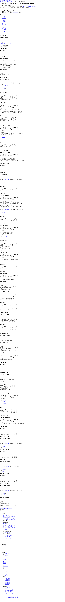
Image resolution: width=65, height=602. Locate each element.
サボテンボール (2, 43)
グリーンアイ (4, 182)
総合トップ (1, 1)
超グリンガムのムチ (4, 31)
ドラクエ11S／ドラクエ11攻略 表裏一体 (5, 0)
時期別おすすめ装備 (6, 515)
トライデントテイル (4, 24)
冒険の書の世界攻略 (7, 532)
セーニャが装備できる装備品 (9, 590)
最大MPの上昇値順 (7, 578)
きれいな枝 (3, 88)
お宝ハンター (11, 10)
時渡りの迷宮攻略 (7, 536)
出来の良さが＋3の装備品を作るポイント (10, 519)
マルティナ (4, 562)
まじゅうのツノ (4, 138)
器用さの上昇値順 (7, 583)
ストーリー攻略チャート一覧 (7, 523)
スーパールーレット (15, 12)
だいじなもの (6, 575)
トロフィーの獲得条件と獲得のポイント (8, 553)
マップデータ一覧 (5, 555)
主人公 (4, 557)
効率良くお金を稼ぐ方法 (6, 517)
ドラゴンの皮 (4, 447)
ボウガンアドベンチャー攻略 (7, 538)
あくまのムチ (3, 22)
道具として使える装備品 (8, 585)
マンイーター (2, 85)
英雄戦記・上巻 (7, 443)
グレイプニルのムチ (4, 28)
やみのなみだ (4, 403)
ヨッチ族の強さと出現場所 (8, 535)
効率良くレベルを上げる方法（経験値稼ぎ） (9, 516)
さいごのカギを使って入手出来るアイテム (9, 527)
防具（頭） (6, 570)
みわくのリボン (4, 18)
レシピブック (6, 574)
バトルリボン (3, 16)
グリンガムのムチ (4, 29)
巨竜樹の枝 (3, 446)
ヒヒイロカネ (4, 401)
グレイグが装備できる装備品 (9, 593)
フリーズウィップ (4, 25)
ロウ (4, 561)
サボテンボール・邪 (8, 43)
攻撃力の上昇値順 (7, 579)
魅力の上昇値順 (7, 584)
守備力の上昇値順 (7, 580)
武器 (5, 569)
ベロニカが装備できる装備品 (9, 589)
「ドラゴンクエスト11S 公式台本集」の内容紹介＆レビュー (11, 597)
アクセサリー (6, 572)
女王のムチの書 (7, 179)
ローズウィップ (4, 17)
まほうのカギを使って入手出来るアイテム (9, 526)
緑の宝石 (3, 471)
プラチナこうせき (4, 236)
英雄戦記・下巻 (7, 490)
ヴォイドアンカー (4, 27)
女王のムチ (3, 20)
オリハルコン (4, 400)
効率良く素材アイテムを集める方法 (9, 518)
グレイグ (4, 563)
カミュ (4, 558)
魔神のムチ (3, 23)
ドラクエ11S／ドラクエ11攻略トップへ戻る (6, 508)
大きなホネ (3, 137)
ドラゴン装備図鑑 (7, 209)
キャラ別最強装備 (7, 587)
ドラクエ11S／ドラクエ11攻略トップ (9, 1)
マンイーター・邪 (7, 85)
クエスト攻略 (5, 529)
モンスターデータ (5, 566)
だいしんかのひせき (4, 492)
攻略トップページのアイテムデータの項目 (29, 6)
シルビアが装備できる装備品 (9, 591)
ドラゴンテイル (4, 21)
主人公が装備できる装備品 (8, 588)
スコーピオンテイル (4, 19)
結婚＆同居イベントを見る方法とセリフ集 (9, 525)
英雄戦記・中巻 (7, 466)
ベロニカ (4, 559)
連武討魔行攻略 (5, 540)
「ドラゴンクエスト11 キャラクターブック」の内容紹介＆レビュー (12, 596)
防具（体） (6, 571)
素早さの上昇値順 (7, 582)
